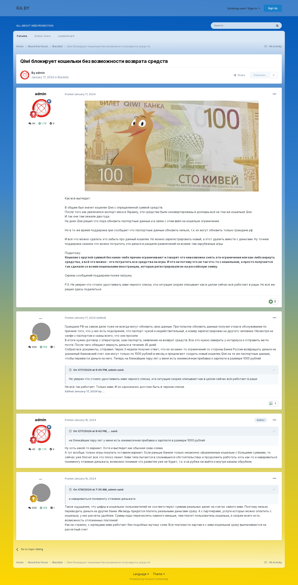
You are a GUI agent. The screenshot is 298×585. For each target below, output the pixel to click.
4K (33, 123)
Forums (22, 36)
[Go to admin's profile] (24, 75)
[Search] (277, 25)
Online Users (42, 36)
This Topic (261, 25)
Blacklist (63, 77)
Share (240, 75)
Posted (80, 94)
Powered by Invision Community (149, 579)
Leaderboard (66, 36)
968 (34, 346)
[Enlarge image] (172, 145)
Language (140, 574)
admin (40, 72)
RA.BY (23, 8)
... (40, 317)
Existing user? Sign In (243, 8)
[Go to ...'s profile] (41, 332)
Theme (158, 574)
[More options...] (274, 94)
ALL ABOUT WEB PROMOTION (34, 25)
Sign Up (273, 8)
